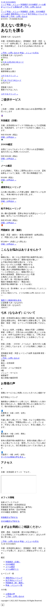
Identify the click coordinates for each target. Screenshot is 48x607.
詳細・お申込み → (8, 137)
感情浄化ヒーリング (19, 14)
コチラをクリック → (9, 76)
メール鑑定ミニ (12, 569)
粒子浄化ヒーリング (36, 14)
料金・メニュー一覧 (14, 585)
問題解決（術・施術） (15, 583)
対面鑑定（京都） (28, 12)
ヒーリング (8, 7)
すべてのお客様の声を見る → (13, 457)
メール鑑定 (5, 14)
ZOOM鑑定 (33, 5)
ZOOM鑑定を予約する (10, 521)
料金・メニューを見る (29, 53)
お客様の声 (17, 7)
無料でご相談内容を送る (11, 300)
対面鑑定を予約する (9, 517)
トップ (4, 5)
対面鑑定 (24, 5)
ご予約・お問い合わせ (32, 7)
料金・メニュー (13, 5)
